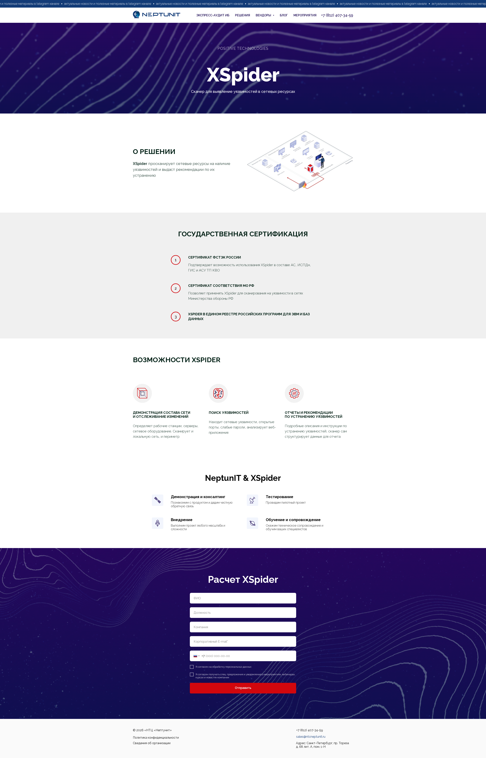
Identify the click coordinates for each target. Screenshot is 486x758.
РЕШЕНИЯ (242, 15)
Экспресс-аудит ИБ (212, 15)
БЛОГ (284, 15)
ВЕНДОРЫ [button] (264, 15)
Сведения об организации (151, 743)
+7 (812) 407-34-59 (337, 15)
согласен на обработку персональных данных (224, 666)
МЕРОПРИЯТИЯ (304, 15)
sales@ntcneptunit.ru (310, 736)
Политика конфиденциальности (156, 737)
